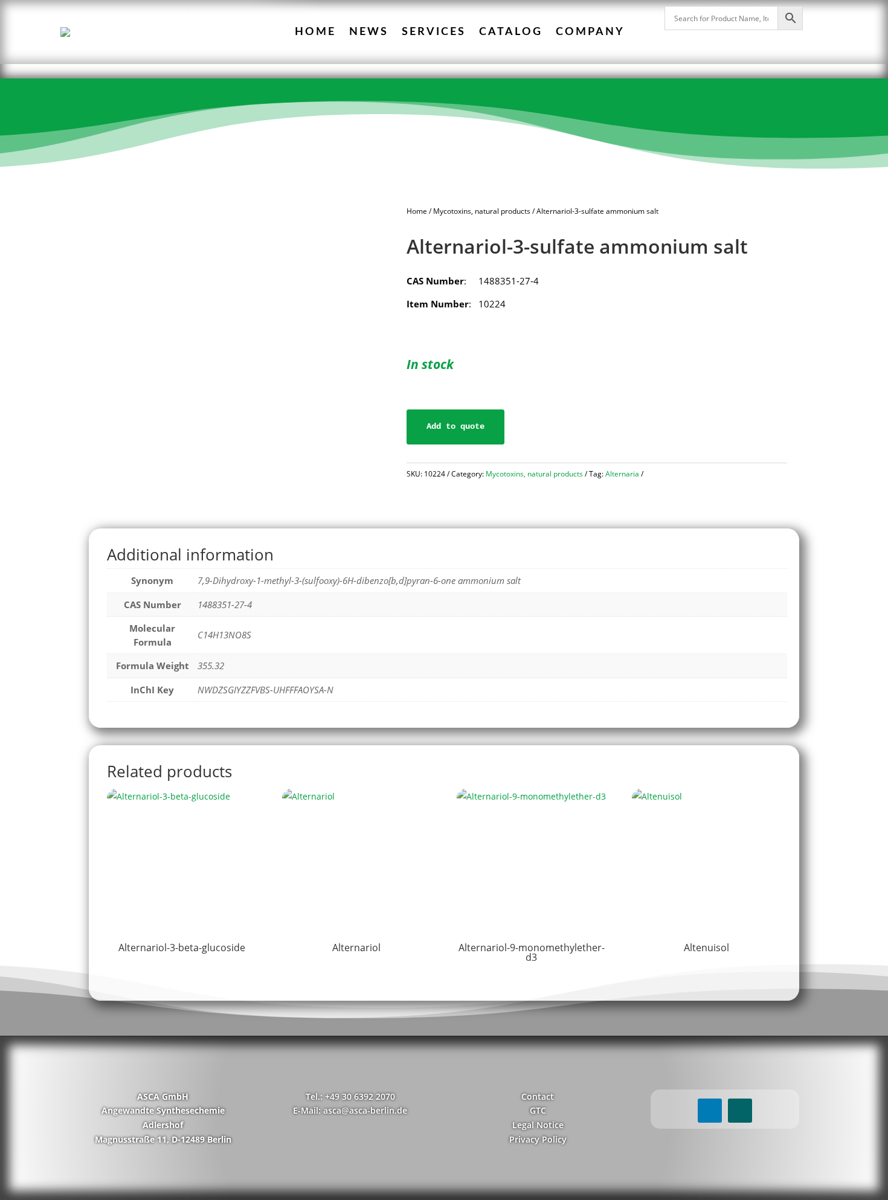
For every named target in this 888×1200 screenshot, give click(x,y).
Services (434, 32)
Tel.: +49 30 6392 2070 (350, 1096)
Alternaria (622, 474)
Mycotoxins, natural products (481, 211)
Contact (537, 1096)
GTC (538, 1110)
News (368, 32)
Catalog (510, 32)
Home (315, 32)
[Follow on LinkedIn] (710, 1111)
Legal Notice (538, 1125)
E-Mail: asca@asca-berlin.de (350, 1110)
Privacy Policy (538, 1139)
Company (590, 32)
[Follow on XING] (740, 1111)
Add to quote (455, 426)
